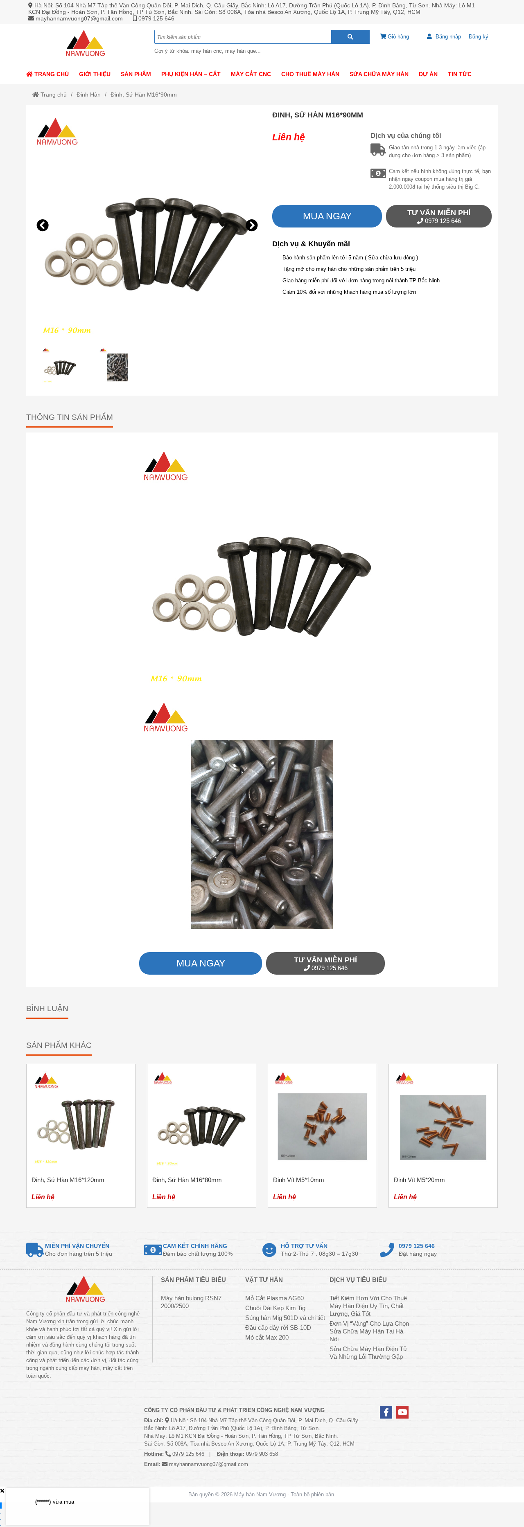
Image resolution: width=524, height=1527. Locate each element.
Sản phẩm (136, 74)
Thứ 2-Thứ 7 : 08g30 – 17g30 (319, 1250)
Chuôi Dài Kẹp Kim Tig (275, 1307)
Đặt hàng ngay (418, 1250)
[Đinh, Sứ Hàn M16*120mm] (81, 1136)
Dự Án (428, 74)
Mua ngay (327, 216)
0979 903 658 (262, 1454)
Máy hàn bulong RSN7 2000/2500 (191, 1302)
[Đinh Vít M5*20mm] (443, 1136)
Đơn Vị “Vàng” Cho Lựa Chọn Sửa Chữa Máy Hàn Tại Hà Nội (369, 1331)
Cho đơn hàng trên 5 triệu (78, 1250)
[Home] (85, 44)
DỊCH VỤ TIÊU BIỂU (358, 1279)
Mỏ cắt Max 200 (267, 1337)
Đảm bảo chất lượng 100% (198, 1250)
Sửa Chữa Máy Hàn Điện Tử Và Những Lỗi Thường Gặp (368, 1352)
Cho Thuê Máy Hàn (310, 74)
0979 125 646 (156, 18)
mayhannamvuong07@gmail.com (79, 18)
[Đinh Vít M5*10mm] (322, 1136)
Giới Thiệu (95, 74)
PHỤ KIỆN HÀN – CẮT (191, 74)
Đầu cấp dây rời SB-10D (278, 1327)
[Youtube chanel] (402, 1412)
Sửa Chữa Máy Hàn (379, 74)
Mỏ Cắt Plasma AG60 (274, 1298)
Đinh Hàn (89, 94)
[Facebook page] (386, 1412)
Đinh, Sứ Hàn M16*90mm (144, 94)
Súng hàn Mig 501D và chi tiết (285, 1317)
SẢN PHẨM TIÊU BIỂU (193, 1279)
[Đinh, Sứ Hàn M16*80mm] (201, 1136)
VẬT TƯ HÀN (264, 1279)
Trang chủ (51, 74)
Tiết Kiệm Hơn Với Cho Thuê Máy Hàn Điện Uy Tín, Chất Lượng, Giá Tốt (368, 1306)
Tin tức (460, 74)
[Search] (350, 37)
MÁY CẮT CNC (251, 74)
